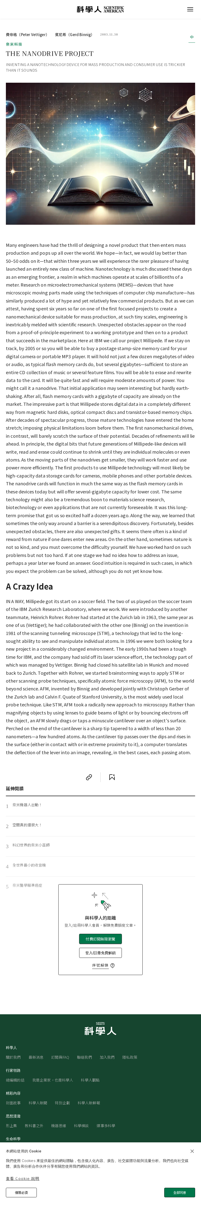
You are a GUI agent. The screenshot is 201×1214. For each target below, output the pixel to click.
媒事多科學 (106, 1125)
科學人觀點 (90, 1079)
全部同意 (179, 1192)
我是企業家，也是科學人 (52, 1079)
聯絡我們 (84, 1057)
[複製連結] (89, 777)
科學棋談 (81, 1125)
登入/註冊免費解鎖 (100, 953)
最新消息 (36, 1057)
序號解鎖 (100, 965)
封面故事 (13, 1102)
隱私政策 (129, 1057)
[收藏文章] (112, 777)
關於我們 (13, 1057)
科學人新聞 (38, 1102)
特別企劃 (62, 1102)
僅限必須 (21, 1192)
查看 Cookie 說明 (22, 1178)
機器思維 (58, 1125)
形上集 (11, 1125)
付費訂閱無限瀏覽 (100, 938)
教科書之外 (34, 1125)
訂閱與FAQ (60, 1057)
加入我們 (107, 1057)
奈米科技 (14, 44)
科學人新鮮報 (89, 1102)
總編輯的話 (15, 1079)
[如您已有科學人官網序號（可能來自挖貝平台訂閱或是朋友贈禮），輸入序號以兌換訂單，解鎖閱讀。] (112, 965)
